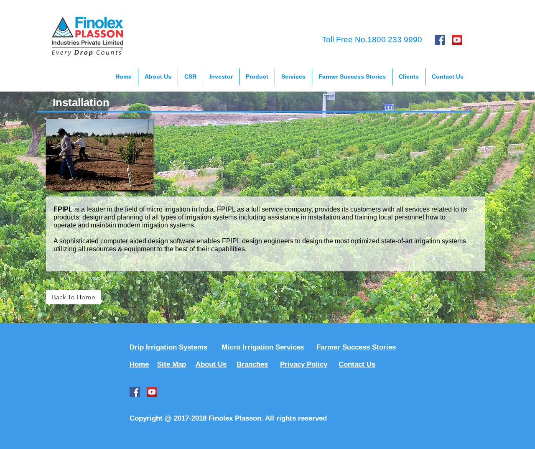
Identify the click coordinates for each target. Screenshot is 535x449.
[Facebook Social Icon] (440, 40)
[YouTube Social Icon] (457, 40)
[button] (190, 77)
